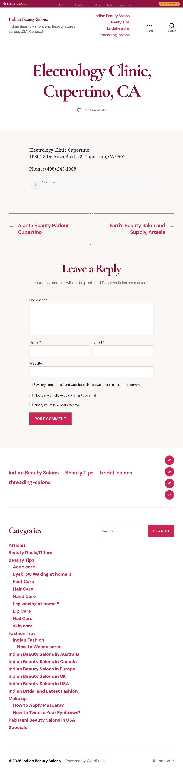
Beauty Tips (125, 5)
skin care (23, 626)
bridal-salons (118, 28)
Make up (18, 698)
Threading (95, 5)
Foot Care (23, 581)
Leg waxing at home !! (36, 604)
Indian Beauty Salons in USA (39, 684)
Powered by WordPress (85, 760)
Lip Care (22, 611)
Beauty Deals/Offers (30, 552)
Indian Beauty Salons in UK (37, 676)
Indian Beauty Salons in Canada (43, 661)
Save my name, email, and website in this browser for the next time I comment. (89, 385)
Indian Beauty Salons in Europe (42, 669)
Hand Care (24, 596)
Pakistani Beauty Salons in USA (42, 720)
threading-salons (115, 35)
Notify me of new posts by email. (58, 405)
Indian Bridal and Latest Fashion (43, 691)
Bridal (110, 5)
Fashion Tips (22, 633)
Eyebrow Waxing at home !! (42, 574)
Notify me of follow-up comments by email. (66, 395)
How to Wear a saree (39, 647)
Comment (38, 300)
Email (99, 342)
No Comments (94, 110)
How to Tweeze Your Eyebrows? (47, 712)
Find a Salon (77, 5)
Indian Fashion (28, 640)
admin (52, 182)
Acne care (24, 567)
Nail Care (23, 618)
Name (35, 342)
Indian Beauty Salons (28, 19)
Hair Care (23, 589)
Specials (18, 727)
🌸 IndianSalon (15, 3)
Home (61, 5)
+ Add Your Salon (169, 4)
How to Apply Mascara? (38, 705)
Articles (17, 545)
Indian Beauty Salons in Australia (44, 654)
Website (35, 363)
